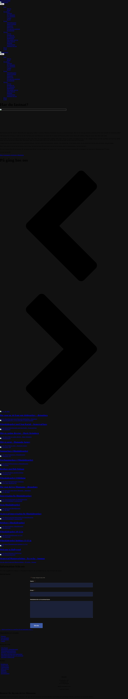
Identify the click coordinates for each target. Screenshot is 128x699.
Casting (9, 18)
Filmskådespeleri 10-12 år (11, 532)
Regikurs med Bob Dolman (12, 469)
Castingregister (11, 44)
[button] (61, 226)
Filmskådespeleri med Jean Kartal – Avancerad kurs (23, 424)
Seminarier (10, 26)
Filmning (9, 13)
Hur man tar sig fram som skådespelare (11, 654)
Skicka (36, 626)
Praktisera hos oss (12, 46)
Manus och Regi (11, 24)
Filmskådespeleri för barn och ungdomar (12, 655)
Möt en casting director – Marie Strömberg (19, 433)
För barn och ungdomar (13, 29)
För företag (6, 12)
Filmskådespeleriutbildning (8, 651)
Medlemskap (10, 38)
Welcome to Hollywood (10, 549)
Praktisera (3, 670)
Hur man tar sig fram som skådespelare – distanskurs (24, 415)
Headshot (9, 43)
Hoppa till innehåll (5, 0)
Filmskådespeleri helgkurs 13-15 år (16, 540)
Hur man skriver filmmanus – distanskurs (18, 487)
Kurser (9, 19)
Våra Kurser (4, 648)
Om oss (9, 8)
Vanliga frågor (5, 665)
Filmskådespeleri (11, 23)
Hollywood (10, 27)
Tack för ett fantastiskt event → (24, 629)
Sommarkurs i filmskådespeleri (14, 451)
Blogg (8, 10)
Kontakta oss (10, 35)
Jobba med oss (11, 41)
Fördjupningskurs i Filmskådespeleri (16, 460)
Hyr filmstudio (11, 15)
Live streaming (11, 16)
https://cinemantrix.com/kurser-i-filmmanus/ (12, 155)
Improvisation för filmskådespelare (16, 496)
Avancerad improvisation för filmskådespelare (20, 514)
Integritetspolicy (5, 673)
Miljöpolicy (4, 672)
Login (5, 49)
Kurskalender (10, 30)
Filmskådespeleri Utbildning (12, 478)
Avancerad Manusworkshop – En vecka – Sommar (22, 558)
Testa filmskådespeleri (10, 505)
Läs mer (18, 419)
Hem (4, 7)
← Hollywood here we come (8, 629)
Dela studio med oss (12, 40)
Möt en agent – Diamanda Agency (15, 442)
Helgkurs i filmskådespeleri (12, 523)
